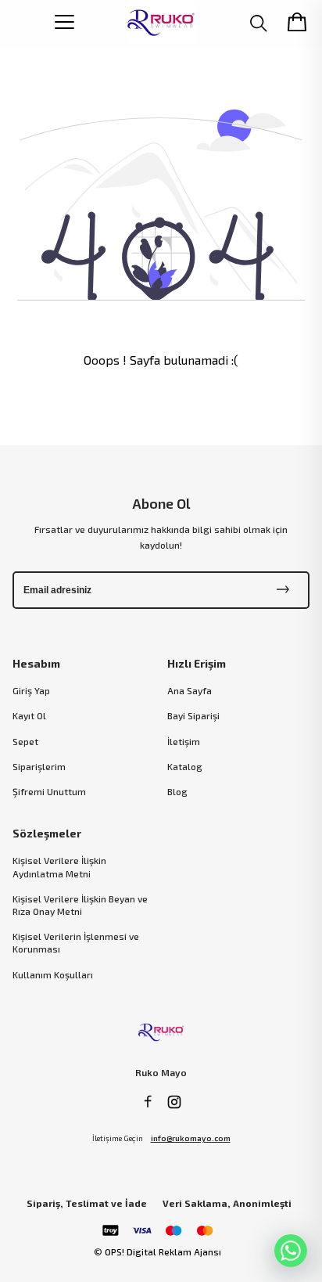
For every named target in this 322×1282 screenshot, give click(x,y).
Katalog (184, 766)
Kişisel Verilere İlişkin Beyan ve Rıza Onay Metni (80, 904)
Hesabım (36, 663)
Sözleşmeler (47, 833)
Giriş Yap (31, 690)
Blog (177, 791)
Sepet (25, 741)
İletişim (183, 741)
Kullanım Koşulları (53, 974)
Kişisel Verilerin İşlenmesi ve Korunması (76, 942)
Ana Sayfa (189, 690)
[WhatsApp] (290, 1250)
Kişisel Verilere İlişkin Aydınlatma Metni (59, 866)
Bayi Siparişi (193, 715)
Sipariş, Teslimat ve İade (87, 1202)
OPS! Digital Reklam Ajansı (163, 1251)
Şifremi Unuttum (49, 791)
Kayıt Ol (29, 715)
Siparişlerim (39, 766)
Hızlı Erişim (196, 663)
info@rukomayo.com (191, 1138)
